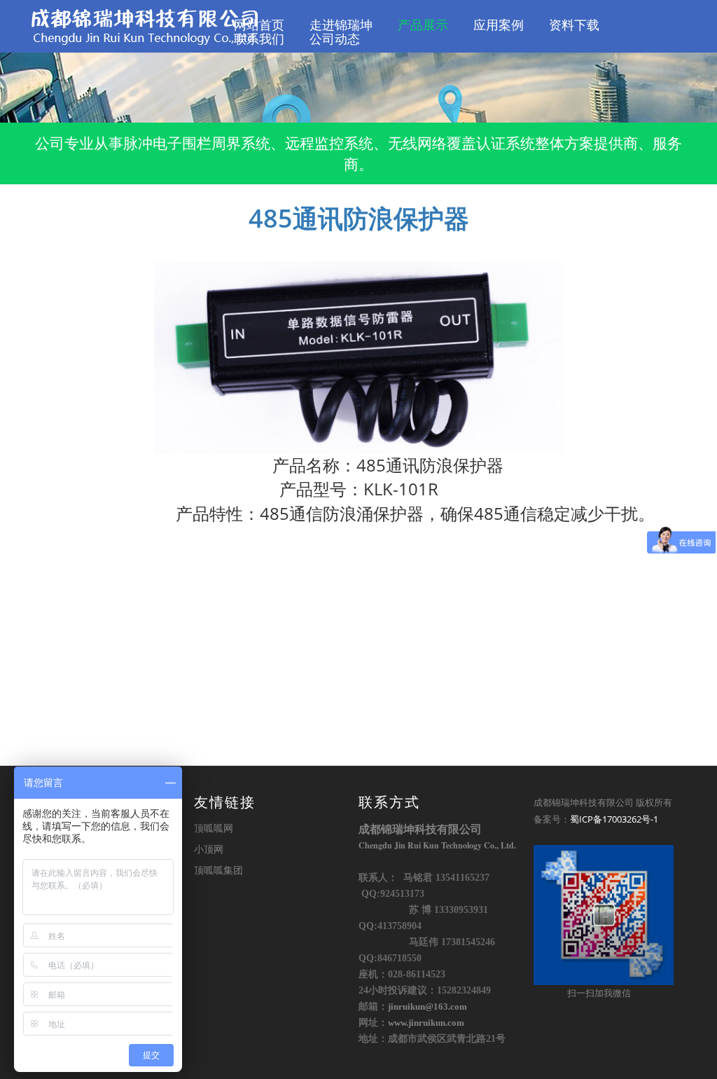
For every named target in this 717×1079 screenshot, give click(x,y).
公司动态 (334, 39)
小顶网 (208, 848)
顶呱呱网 (213, 827)
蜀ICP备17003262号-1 (614, 819)
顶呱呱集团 (218, 870)
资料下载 (574, 25)
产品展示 (423, 25)
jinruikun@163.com (427, 1007)
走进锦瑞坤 (341, 25)
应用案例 (498, 25)
